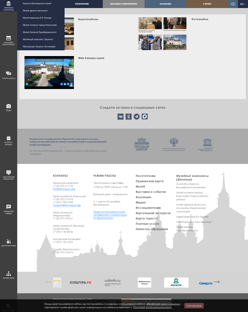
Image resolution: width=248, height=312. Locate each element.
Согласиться (194, 305)
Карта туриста (147, 218)
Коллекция (165, 4)
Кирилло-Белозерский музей (37, 3)
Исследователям (148, 207)
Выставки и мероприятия (123, 4)
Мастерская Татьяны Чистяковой (39, 46)
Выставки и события (151, 191)
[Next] (216, 281)
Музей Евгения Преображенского (39, 32)
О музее (207, 4)
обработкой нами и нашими (163, 304)
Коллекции (143, 197)
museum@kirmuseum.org (67, 205)
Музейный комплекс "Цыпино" (38, 39)
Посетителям (82, 4)
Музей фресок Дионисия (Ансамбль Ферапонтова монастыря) (191, 208)
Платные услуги (147, 223)
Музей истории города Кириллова (40, 25)
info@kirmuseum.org (64, 188)
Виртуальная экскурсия (153, 213)
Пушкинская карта (149, 181)
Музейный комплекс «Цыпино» (193, 221)
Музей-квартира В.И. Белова (37, 17)
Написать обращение (152, 229)
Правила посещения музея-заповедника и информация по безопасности (110, 214)
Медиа (141, 202)
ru (242, 4)
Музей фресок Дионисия (35, 10)
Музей (140, 186)
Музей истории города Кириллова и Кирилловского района (192, 196)
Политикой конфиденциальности (152, 307)
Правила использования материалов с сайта (72, 299)
